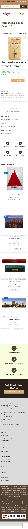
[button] (24, 37)
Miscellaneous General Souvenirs (16, 193)
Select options (14, 289)
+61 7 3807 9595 (21, 2)
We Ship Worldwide (14, 352)
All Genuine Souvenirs (12, 95)
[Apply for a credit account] (14, 370)
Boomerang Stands (21, 279)
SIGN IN (20, 4)
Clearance (21, 95)
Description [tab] (14, 108)
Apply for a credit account (14, 374)
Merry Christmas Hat (14, 195)
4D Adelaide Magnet (14, 238)
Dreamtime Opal (5, 97)
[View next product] (25, 33)
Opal (2, 99)
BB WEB (15, 523)
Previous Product (8, 33)
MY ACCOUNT (11, 4)
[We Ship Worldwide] (14, 348)
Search (23, 6)
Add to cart (17, 80)
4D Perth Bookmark (14, 319)
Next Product (21, 33)
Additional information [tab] (14, 111)
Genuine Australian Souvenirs (17, 97)
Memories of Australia (11, 523)
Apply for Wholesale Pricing (14, 363)
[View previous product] (2, 33)
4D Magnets (4, 235)
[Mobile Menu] (25, 13)
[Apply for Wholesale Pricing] (14, 359)
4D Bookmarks (6, 316)
